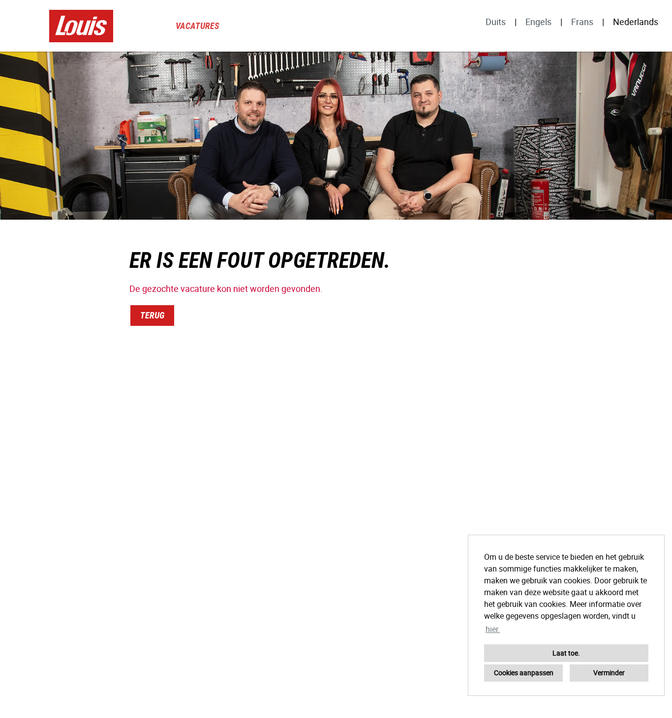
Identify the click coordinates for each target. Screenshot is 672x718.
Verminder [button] (609, 672)
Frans (582, 22)
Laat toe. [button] (566, 653)
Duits (496, 22)
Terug (152, 315)
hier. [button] (493, 629)
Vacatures (197, 26)
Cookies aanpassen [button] (523, 672)
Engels (538, 22)
